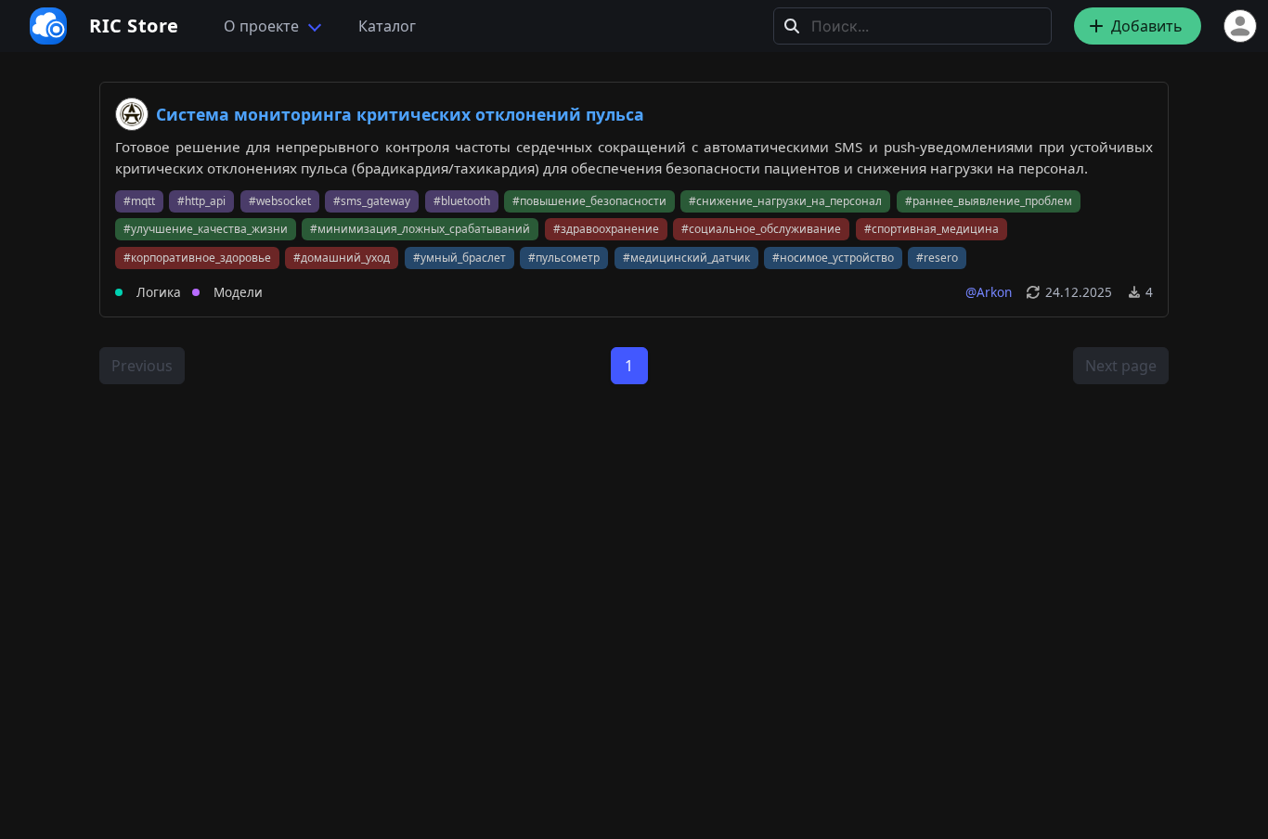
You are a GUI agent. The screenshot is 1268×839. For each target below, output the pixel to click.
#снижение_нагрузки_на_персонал (785, 201)
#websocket (280, 201)
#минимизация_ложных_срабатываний (420, 229)
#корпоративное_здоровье (197, 257)
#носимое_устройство (833, 257)
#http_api (201, 201)
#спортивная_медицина (931, 229)
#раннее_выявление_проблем (988, 201)
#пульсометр (564, 257)
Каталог (387, 26)
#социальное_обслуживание (761, 229)
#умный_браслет (459, 257)
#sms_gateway (371, 201)
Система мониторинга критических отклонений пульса (400, 114)
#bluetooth (461, 201)
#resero (937, 257)
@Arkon (988, 292)
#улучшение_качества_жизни (205, 229)
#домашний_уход (341, 257)
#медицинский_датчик (686, 257)
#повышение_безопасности (589, 201)
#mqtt (139, 201)
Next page (1121, 365)
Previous (142, 365)
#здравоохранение (606, 229)
